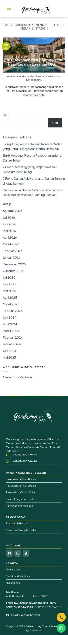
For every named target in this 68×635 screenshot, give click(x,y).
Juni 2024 (9, 317)
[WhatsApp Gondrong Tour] (61, 628)
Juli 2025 (9, 277)
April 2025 (10, 297)
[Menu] (9, 8)
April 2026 (10, 237)
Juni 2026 (9, 224)
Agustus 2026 (12, 211)
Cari (5, 114)
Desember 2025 (14, 264)
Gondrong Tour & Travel (43, 626)
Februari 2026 (12, 251)
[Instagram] (17, 553)
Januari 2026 (11, 257)
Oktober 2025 (13, 271)
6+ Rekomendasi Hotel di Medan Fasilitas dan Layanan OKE (34, 78)
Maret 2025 (11, 304)
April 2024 (10, 324)
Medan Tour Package (17, 377)
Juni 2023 (9, 351)
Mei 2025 (9, 291)
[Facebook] (9, 553)
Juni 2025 (9, 284)
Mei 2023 (9, 357)
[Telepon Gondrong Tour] (61, 617)
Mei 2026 (9, 231)
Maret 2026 (11, 244)
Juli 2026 (9, 217)
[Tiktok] (26, 553)
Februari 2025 (13, 311)
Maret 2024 (11, 331)
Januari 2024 (12, 344)
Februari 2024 (13, 337)
